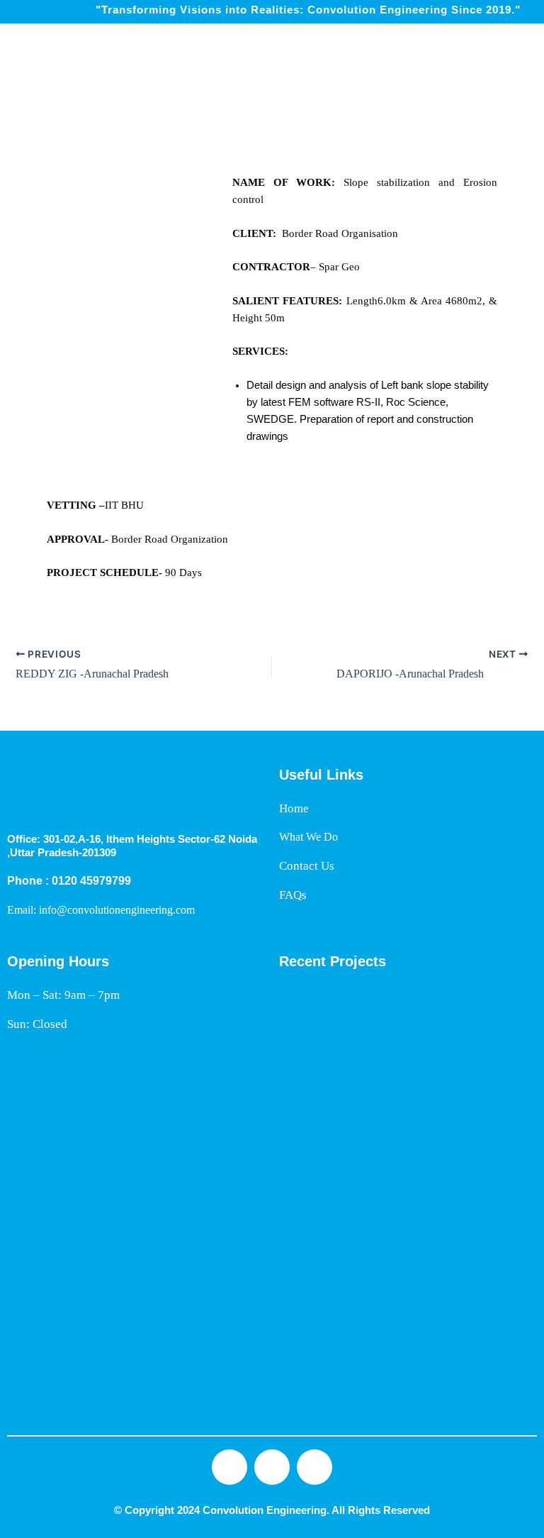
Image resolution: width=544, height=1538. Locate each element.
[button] (531, 54)
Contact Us (306, 866)
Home (294, 808)
